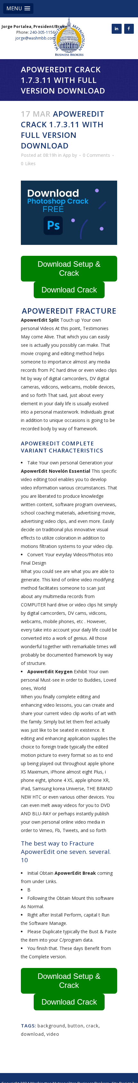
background (51, 1026)
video (53, 1034)
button (75, 1026)
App (67, 155)
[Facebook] (129, 29)
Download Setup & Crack (69, 268)
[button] (18, 8)
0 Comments (96, 155)
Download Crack (69, 289)
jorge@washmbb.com (35, 38)
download (32, 1034)
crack (92, 1026)
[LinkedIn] (116, 29)
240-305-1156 (42, 32)
